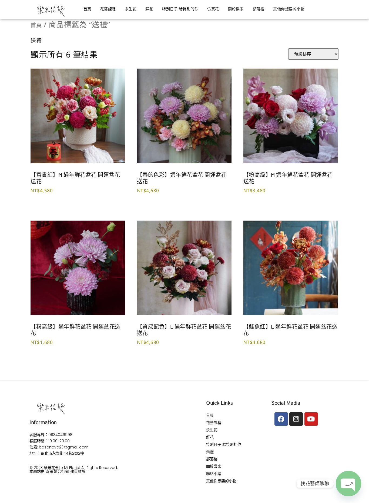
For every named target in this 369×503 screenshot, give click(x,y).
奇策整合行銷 (57, 471)
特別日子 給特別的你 (180, 9)
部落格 (258, 9)
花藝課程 (108, 9)
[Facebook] (281, 419)
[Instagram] (296, 419)
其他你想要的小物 (288, 9)
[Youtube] (311, 419)
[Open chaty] (348, 483)
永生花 (131, 9)
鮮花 (149, 9)
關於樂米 (236, 9)
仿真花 (213, 9)
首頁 (87, 9)
